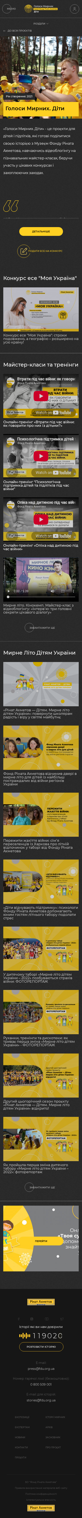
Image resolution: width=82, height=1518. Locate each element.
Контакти (21, 1447)
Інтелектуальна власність (41, 1500)
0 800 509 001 (41, 1384)
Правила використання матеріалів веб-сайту (41, 1488)
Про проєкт (53, 1447)
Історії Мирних (55, 1417)
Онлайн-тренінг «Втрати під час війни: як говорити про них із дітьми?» (39, 424)
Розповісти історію (41, 1346)
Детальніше (41, 231)
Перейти (41, 1241)
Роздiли (39, 23)
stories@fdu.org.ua (41, 1400)
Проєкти (20, 1457)
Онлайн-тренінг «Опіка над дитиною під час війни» (40, 547)
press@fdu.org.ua (41, 1369)
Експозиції (22, 1417)
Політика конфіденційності (41, 1494)
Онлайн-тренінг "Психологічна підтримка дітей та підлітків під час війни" (36, 485)
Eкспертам (22, 1427)
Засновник (53, 1437)
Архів (49, 1427)
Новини (20, 1437)
